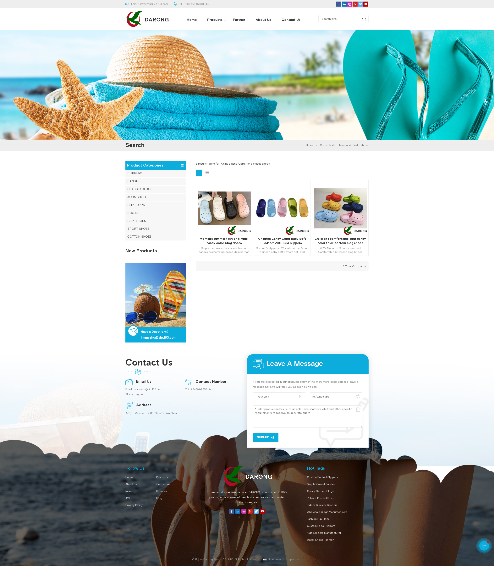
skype (139, 394)
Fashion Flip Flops (318, 519)
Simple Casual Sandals (321, 484)
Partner (239, 20)
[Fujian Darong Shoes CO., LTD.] (147, 19)
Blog (159, 498)
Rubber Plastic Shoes (320, 498)
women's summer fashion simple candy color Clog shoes (224, 241)
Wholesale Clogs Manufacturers (327, 512)
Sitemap (161, 491)
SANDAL (133, 181)
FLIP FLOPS (136, 205)
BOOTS (132, 213)
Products (214, 20)
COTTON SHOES (139, 237)
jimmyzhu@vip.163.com (154, 4)
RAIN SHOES (136, 221)
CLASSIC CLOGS (139, 189)
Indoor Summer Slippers (322, 505)
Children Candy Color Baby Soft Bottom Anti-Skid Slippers (282, 241)
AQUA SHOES (137, 197)
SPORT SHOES (138, 229)
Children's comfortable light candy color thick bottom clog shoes (340, 241)
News (128, 491)
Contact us (291, 20)
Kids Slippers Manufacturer (324, 533)
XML (128, 498)
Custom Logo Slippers (321, 526)
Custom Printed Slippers (322, 477)
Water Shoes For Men (320, 540)
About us (263, 20)
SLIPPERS (134, 173)
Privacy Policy (134, 505)
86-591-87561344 (197, 4)
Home (192, 20)
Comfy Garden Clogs (320, 491)
